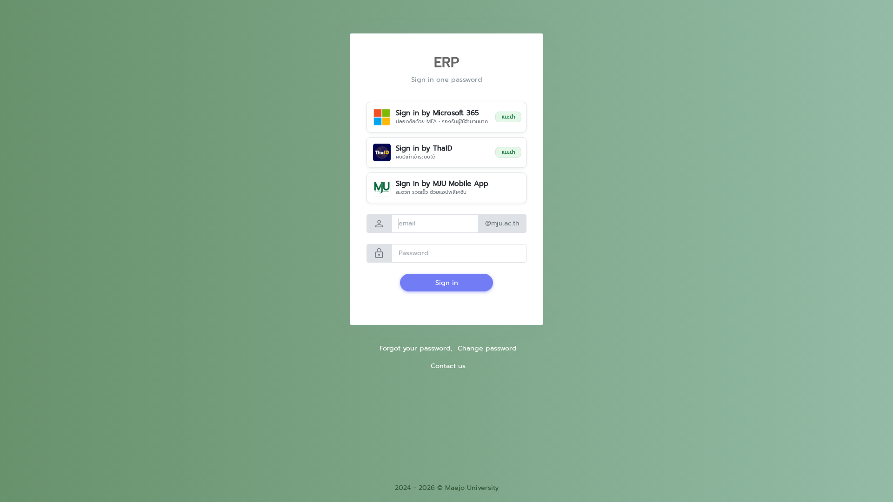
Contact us (448, 366)
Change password (487, 348)
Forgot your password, (416, 348)
